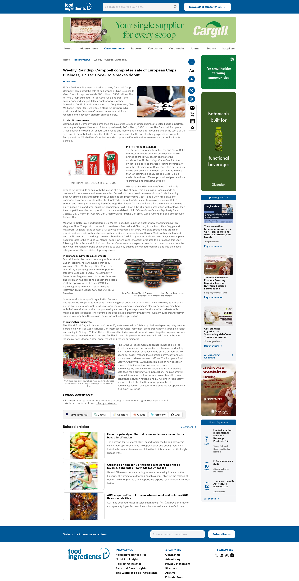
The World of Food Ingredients (137, 572)
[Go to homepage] (89, 559)
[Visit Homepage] (78, 12)
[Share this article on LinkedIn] (192, 121)
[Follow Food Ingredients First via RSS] (227, 556)
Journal (195, 48)
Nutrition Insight (127, 559)
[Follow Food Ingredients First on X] (216, 556)
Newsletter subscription (205, 6)
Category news (114, 48)
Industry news (88, 48)
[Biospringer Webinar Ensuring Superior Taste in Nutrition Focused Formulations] (218, 415)
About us (173, 550)
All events (210, 498)
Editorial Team (174, 577)
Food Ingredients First (131, 554)
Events (211, 48)
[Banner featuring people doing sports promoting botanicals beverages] (218, 190)
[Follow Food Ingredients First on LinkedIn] (221, 556)
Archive (170, 572)
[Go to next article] (192, 99)
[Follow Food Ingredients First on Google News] (232, 556)
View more (187, 426)
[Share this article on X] (192, 115)
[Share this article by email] (192, 108)
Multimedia (176, 48)
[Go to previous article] (192, 90)
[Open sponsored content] (149, 42)
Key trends (155, 48)
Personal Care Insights (131, 568)
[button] (101, 414)
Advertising (172, 559)
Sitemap (170, 568)
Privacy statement (177, 563)
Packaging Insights (128, 563)
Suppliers (228, 48)
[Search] (175, 7)
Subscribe (219, 534)
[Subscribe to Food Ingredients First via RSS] (192, 128)
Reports (136, 48)
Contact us (172, 554)
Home (68, 48)
